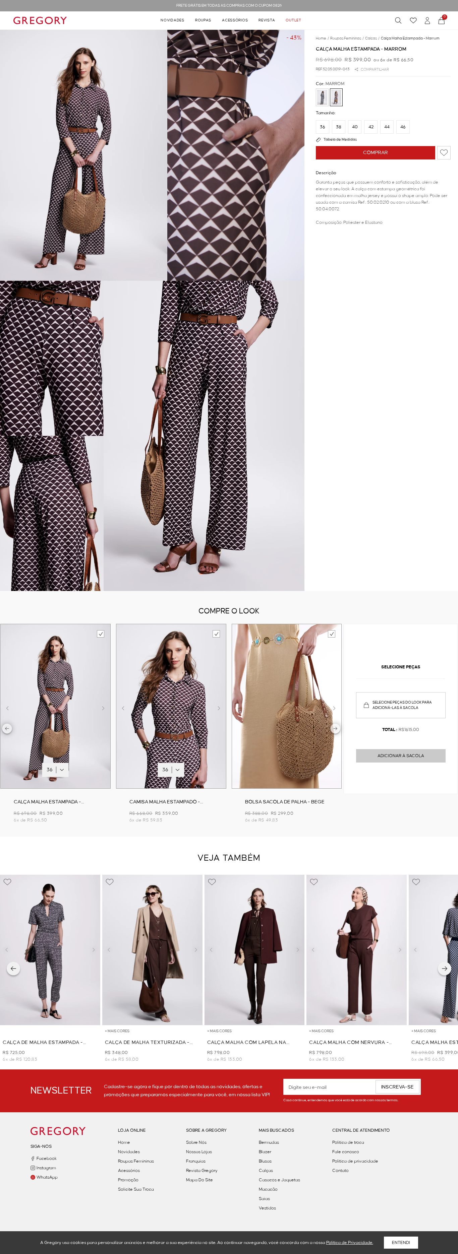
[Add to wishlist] (444, 153)
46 (403, 127)
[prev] (7, 729)
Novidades (172, 20)
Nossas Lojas (199, 1151)
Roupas (203, 20)
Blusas (265, 1161)
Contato (340, 1170)
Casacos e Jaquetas (279, 1180)
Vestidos (267, 1208)
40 (355, 127)
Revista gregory (202, 1170)
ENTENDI (401, 1242)
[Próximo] (444, 968)
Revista (267, 20)
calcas (372, 39)
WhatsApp (47, 1177)
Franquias (196, 1161)
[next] (335, 729)
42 (371, 127)
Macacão (268, 1189)
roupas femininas (347, 39)
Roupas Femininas (136, 1161)
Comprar (375, 152)
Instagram (46, 1168)
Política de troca (348, 1142)
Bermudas (269, 1142)
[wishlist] (413, 20)
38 (338, 127)
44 (387, 127)
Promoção (128, 1180)
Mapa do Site (199, 1180)
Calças (266, 1170)
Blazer (265, 1151)
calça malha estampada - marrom (410, 39)
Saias (264, 1198)
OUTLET (293, 20)
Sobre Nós (196, 1142)
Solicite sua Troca (136, 1189)
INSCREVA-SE (397, 1087)
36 (322, 127)
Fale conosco (345, 1151)
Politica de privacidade (355, 1161)
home (322, 39)
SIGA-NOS (41, 1146)
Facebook (47, 1158)
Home (124, 1142)
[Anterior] (13, 968)
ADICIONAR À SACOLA (401, 755)
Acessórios (235, 20)
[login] (427, 20)
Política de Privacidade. (349, 1242)
